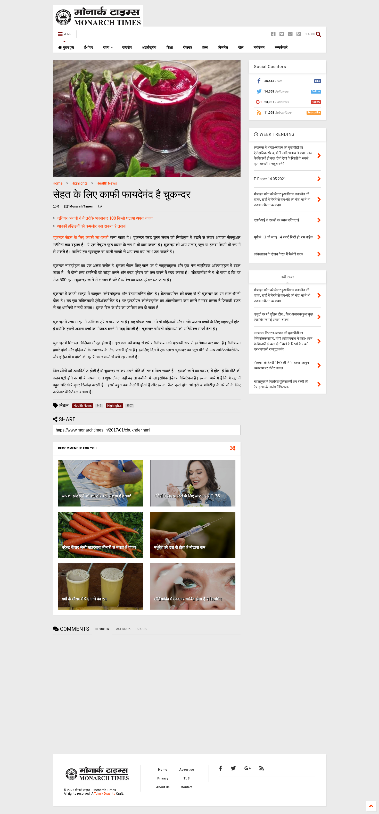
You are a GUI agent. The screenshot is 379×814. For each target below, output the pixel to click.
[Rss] (298, 34)
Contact (186, 787)
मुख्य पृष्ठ (68, 47)
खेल (240, 47)
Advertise (186, 769)
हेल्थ (205, 47)
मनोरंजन (259, 47)
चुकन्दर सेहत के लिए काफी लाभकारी (81, 237)
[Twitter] (281, 34)
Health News (107, 183)
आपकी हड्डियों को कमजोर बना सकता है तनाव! (92, 226)
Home (58, 183)
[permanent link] (100, 206)
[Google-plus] (290, 34)
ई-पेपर (88, 47)
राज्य (106, 47)
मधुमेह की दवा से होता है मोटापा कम (179, 547)
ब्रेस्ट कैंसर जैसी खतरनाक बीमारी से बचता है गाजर (99, 547)
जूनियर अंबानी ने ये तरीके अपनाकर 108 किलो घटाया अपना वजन (105, 218)
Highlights (80, 183)
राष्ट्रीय (127, 47)
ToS (187, 778)
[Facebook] (273, 34)
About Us (163, 787)
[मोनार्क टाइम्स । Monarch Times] (107, 36)
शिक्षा (170, 47)
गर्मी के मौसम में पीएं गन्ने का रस (84, 598)
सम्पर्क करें (281, 47)
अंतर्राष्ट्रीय (149, 47)
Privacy (162, 778)
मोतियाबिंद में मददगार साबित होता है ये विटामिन (187, 598)
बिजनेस (223, 47)
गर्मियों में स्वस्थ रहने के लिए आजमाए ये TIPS (187, 495)
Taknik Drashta (104, 793)
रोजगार (187, 47)
